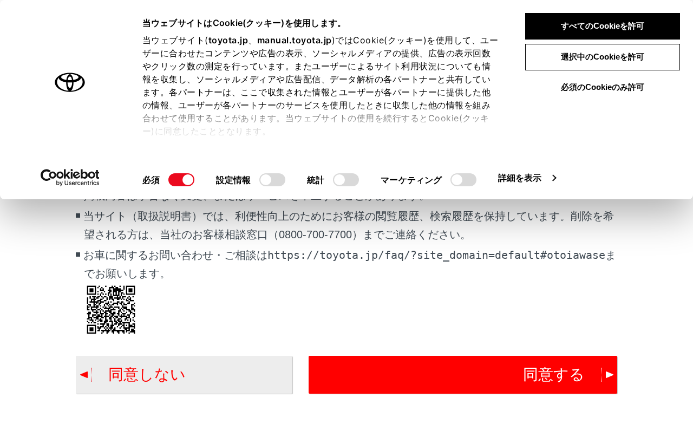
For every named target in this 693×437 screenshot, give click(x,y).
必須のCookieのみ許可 (602, 87)
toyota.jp (228, 40)
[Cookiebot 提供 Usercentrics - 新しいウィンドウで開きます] (70, 177)
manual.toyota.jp (294, 40)
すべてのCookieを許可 (602, 25)
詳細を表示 (520, 177)
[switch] (272, 179)
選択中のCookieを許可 (602, 56)
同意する (554, 374)
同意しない (147, 374)
